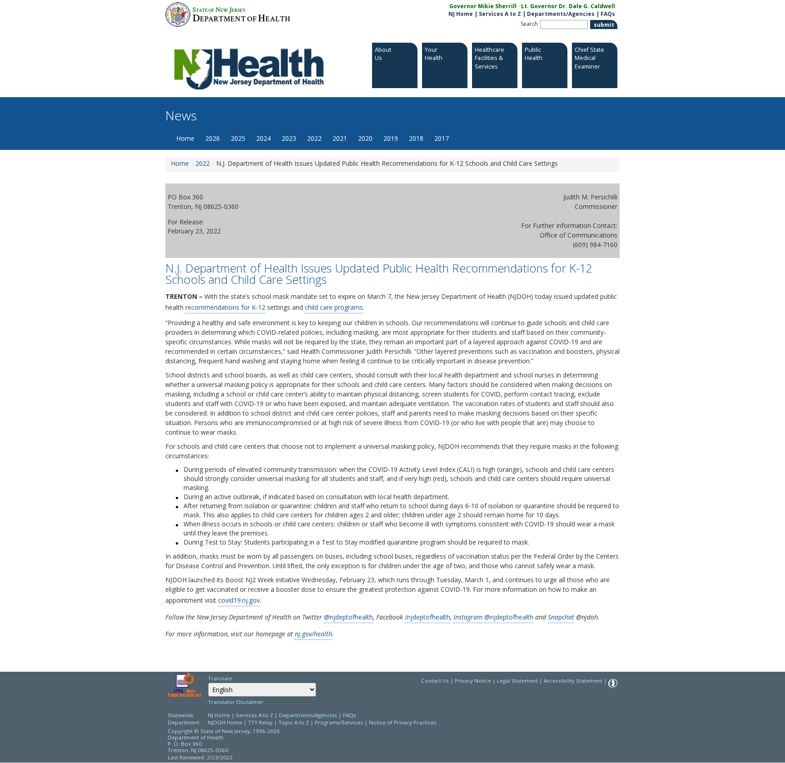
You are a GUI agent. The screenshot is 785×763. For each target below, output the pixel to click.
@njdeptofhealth (348, 617)
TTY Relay (261, 722)
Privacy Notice (473, 680)
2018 (416, 138)
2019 (390, 138)
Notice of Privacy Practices (403, 722)
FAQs (608, 14)
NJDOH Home (225, 722)
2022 (314, 138)
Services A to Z (500, 14)
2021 (340, 138)
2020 (365, 138)
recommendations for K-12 (225, 307)
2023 (289, 138)
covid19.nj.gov (239, 600)
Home (185, 138)
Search (529, 24)
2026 (212, 138)
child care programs (334, 307)
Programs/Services (339, 722)
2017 (441, 138)
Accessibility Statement (573, 680)
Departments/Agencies (561, 14)
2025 (238, 138)
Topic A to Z (293, 722)
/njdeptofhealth (427, 617)
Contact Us (435, 680)
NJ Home (460, 14)
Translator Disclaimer (235, 702)
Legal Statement (517, 680)
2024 (263, 138)
